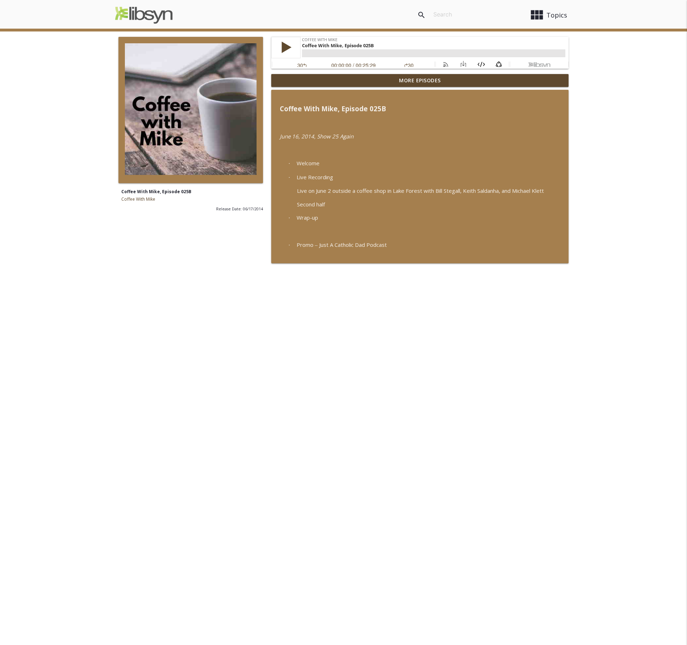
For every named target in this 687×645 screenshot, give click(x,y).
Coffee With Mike (138, 199)
